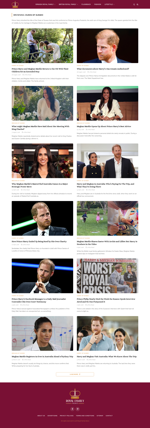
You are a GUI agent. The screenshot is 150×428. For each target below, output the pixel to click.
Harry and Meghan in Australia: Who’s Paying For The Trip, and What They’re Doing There (105, 185)
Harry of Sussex (18, 65)
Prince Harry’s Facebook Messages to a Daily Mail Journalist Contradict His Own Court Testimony (39, 300)
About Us (41, 415)
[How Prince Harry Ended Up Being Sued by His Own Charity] (42, 218)
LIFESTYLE (109, 4)
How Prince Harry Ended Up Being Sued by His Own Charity (39, 241)
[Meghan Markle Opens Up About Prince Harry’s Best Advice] (107, 103)
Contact (109, 415)
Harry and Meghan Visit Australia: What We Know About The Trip (107, 356)
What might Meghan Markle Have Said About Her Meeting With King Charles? (40, 127)
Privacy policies (66, 415)
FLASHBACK (86, 4)
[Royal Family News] (15, 4)
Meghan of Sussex (18, 123)
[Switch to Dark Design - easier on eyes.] (134, 4)
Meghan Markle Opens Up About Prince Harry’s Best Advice (104, 126)
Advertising (52, 415)
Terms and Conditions (85, 415)
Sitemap (100, 415)
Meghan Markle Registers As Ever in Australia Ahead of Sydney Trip (42, 356)
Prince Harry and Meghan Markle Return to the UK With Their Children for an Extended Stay (40, 70)
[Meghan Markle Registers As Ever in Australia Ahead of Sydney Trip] (42, 333)
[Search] (137, 4)
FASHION (97, 4)
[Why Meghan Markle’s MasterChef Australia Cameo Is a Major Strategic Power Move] (42, 160)
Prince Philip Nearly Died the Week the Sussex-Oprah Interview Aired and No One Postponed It (106, 300)
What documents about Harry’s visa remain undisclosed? (103, 69)
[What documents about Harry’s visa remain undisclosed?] (107, 45)
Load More (74, 374)
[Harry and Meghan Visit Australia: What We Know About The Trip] (107, 333)
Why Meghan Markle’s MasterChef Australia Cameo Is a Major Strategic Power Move (40, 185)
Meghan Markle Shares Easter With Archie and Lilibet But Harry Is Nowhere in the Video (107, 242)
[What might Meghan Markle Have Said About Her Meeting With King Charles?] (42, 103)
